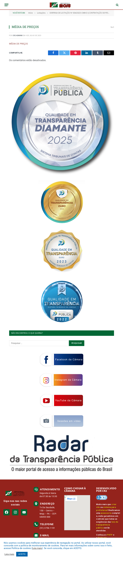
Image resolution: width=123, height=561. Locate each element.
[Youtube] (24, 512)
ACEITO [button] (22, 554)
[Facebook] (6, 512)
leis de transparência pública (107, 525)
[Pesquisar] (116, 5)
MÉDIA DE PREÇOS (18, 43)
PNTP (110, 535)
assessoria (106, 513)
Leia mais (37, 548)
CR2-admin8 (17, 35)
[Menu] (6, 5)
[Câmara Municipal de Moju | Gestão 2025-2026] (61, 5)
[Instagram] (15, 512)
